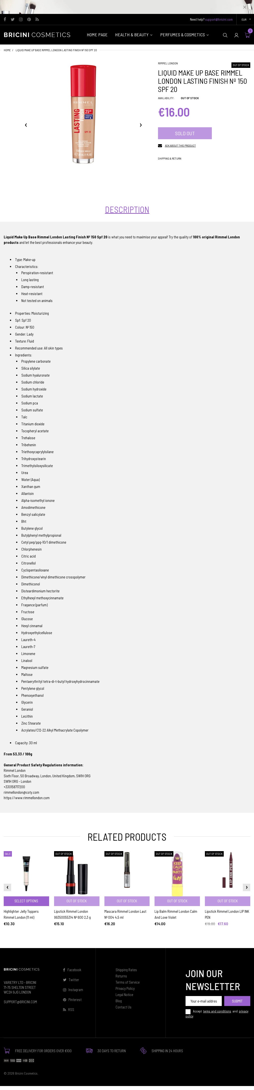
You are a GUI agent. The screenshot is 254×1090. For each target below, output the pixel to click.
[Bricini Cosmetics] (38, 34)
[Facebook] (5, 20)
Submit (237, 1001)
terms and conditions (217, 1011)
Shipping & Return (169, 158)
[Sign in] (236, 35)
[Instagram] (21, 20)
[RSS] (37, 20)
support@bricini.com (219, 19)
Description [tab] (127, 210)
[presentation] (7, 887)
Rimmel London (168, 63)
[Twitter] (13, 20)
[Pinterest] (29, 20)
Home (7, 50)
